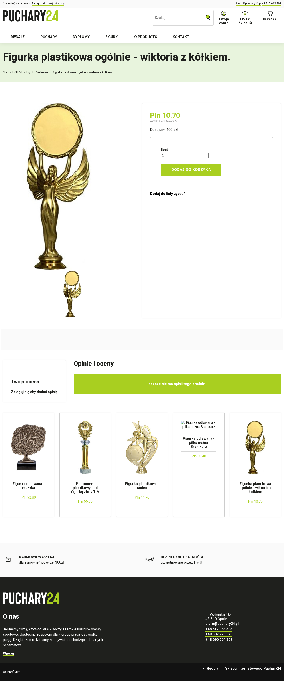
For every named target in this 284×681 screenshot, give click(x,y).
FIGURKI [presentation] (111, 37)
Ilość (164, 150)
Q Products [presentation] (145, 37)
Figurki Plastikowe (37, 72)
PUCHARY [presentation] (48, 37)
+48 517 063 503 (218, 629)
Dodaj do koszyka (191, 170)
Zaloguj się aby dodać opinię (34, 392)
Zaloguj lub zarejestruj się (48, 3)
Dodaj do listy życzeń (168, 194)
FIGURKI (17, 72)
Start (6, 72)
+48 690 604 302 (218, 639)
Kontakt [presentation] (181, 37)
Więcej (8, 653)
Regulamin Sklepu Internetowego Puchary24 (244, 668)
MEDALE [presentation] (18, 37)
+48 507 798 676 (218, 634)
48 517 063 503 (271, 3)
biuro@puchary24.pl (248, 3)
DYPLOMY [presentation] (81, 37)
